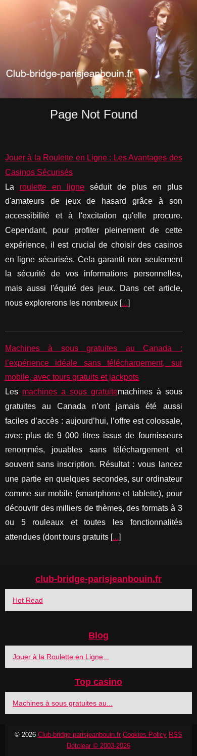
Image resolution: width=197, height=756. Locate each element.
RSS (175, 734)
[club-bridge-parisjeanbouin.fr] (98, 49)
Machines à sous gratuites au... (63, 703)
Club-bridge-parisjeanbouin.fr (79, 734)
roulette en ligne (52, 187)
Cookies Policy (145, 734)
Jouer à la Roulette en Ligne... (61, 657)
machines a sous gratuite (70, 391)
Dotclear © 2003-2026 (98, 745)
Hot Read (28, 600)
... (125, 303)
